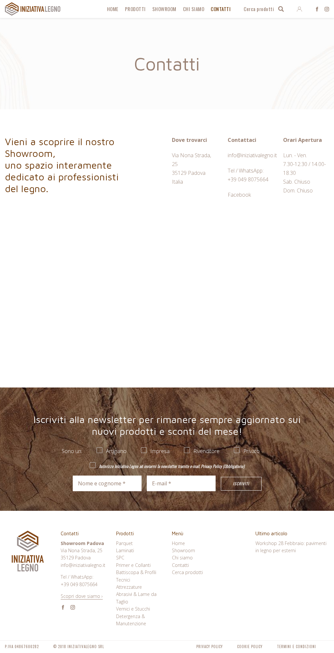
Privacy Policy (211, 466)
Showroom (164, 8)
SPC (120, 557)
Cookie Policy (250, 646)
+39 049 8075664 (248, 179)
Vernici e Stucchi (133, 609)
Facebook (317, 9)
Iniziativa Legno (33, 9)
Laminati (125, 550)
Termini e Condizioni (296, 646)
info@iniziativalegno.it (252, 155)
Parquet (124, 543)
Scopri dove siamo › (82, 596)
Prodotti (135, 8)
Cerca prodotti (259, 8)
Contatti (221, 8)
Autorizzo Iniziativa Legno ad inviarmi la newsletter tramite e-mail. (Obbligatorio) (171, 466)
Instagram (327, 9)
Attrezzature (129, 587)
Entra (299, 9)
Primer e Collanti (133, 565)
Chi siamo (194, 8)
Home (112, 8)
